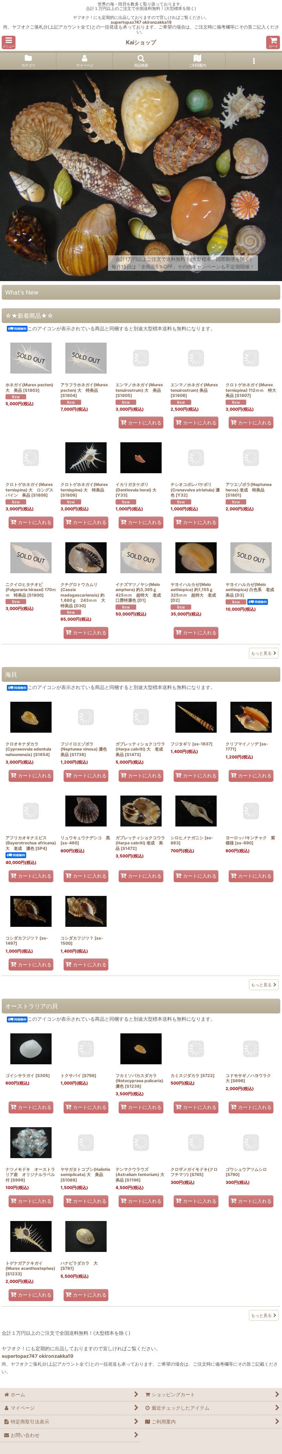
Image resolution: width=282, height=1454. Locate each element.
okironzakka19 (157, 22)
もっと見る (261, 653)
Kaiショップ (141, 42)
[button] (8, 42)
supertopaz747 (126, 22)
